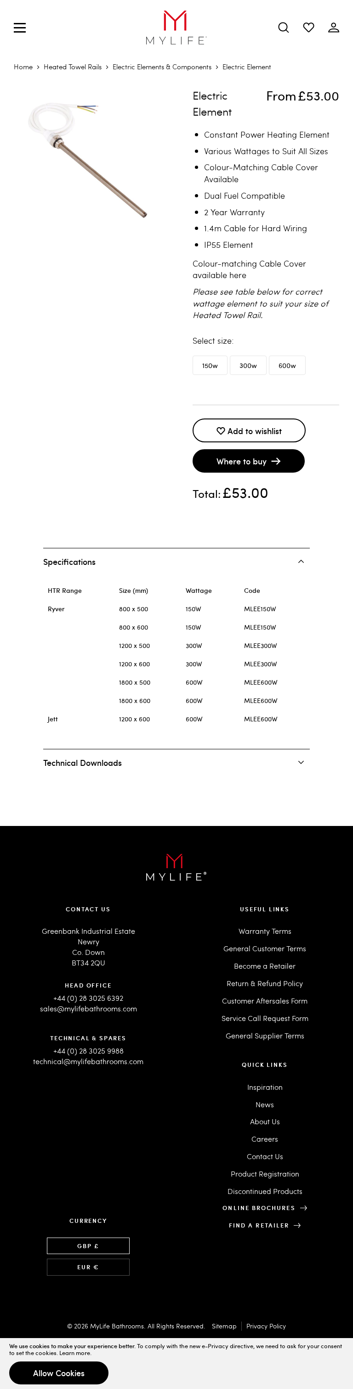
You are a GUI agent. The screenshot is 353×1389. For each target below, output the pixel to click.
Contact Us (265, 1156)
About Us (265, 1121)
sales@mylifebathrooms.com (88, 1008)
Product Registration (265, 1173)
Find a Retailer (259, 1225)
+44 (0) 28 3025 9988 (88, 1050)
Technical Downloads (82, 762)
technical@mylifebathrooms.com (88, 1061)
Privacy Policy (266, 1326)
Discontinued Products (265, 1191)
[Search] (283, 27)
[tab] (176, 561)
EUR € (88, 1267)
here (237, 274)
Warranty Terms (265, 931)
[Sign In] (308, 27)
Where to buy (241, 461)
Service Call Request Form (265, 1018)
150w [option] (210, 365)
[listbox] (266, 366)
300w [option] (248, 365)
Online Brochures (258, 1208)
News (265, 1104)
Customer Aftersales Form (264, 1000)
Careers (264, 1139)
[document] (176, 1363)
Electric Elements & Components (162, 66)
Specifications (69, 561)
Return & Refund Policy (265, 983)
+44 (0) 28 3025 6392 (88, 998)
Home (23, 66)
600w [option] (287, 365)
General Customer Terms (264, 948)
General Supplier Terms (265, 1035)
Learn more (74, 1353)
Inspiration (265, 1087)
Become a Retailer (265, 966)
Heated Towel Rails (73, 66)
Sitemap (224, 1326)
